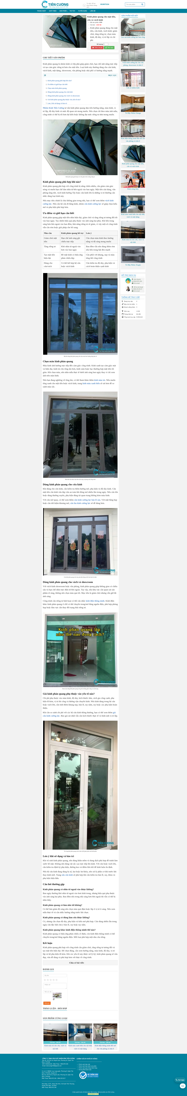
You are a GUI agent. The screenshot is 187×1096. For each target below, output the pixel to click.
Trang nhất (41, 11)
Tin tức (72, 11)
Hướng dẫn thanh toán (85, 1069)
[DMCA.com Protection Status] (93, 1094)
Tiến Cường (111, 1092)
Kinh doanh (137, 279)
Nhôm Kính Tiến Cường (53, 108)
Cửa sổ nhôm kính (132, 88)
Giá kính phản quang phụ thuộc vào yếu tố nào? (64, 100)
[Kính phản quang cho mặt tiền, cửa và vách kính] (133, 154)
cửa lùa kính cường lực (80, 503)
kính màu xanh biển (91, 383)
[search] (142, 4)
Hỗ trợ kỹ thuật (138, 287)
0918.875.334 (137, 281)
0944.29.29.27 (137, 289)
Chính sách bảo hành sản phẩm (88, 1066)
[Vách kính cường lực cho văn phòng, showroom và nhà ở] (133, 59)
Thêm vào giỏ (98, 47)
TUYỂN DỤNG (82, 11)
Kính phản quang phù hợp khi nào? (60, 81)
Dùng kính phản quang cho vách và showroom (64, 96)
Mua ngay (110, 47)
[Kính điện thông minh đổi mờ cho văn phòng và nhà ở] (105, 1032)
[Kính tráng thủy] (133, 181)
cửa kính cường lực (92, 204)
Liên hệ (92, 11)
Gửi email (137, 283)
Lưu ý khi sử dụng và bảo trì (57, 103)
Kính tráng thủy (133, 189)
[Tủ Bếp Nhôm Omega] (133, 106)
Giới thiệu (52, 11)
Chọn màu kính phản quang (57, 88)
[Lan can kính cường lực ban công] (133, 34)
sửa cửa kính (67, 875)
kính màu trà (99, 380)
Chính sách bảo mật (84, 1064)
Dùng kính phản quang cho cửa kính (60, 92)
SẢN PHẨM (63, 11)
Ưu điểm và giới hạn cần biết (57, 84)
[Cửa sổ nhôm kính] (133, 80)
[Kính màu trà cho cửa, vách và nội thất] (55, 1039)
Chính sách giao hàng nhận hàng (88, 1068)
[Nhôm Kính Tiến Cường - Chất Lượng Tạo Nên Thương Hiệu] (55, 4)
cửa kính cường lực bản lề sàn (87, 500)
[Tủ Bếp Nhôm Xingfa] (133, 254)
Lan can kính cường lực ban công (133, 37)
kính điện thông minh (95, 601)
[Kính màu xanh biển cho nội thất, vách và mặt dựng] (80, 1032)
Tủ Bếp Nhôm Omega (133, 113)
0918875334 (104, 4)
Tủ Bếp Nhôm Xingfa (133, 265)
